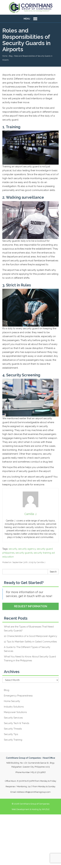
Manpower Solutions (15, 712)
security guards (24, 552)
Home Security (12, 701)
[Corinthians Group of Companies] (30, 7)
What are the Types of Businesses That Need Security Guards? (29, 628)
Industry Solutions (14, 706)
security (13, 548)
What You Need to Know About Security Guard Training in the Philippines (30, 658)
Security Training (13, 739)
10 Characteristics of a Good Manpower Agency (30, 636)
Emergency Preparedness (18, 695)
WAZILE (46, 809)
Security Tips (11, 734)
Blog (6, 690)
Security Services (13, 717)
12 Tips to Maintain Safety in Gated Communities (30, 641)
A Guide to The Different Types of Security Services (27, 649)
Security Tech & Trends (16, 723)
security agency (27, 548)
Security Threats (13, 728)
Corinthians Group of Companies (34, 804)
